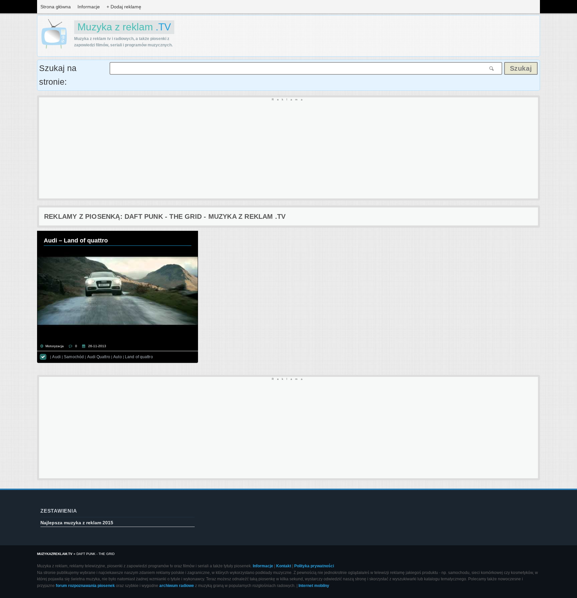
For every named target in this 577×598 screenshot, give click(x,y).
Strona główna (55, 6)
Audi (56, 357)
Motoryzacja (54, 346)
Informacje (88, 6)
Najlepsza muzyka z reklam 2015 (76, 522)
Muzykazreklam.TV (54, 554)
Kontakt (283, 566)
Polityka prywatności (314, 566)
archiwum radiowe (176, 585)
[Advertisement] (239, 148)
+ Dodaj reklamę (124, 6)
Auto (117, 357)
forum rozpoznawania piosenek (85, 585)
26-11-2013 (97, 346)
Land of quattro (139, 357)
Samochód (74, 357)
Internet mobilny (314, 585)
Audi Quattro (98, 357)
